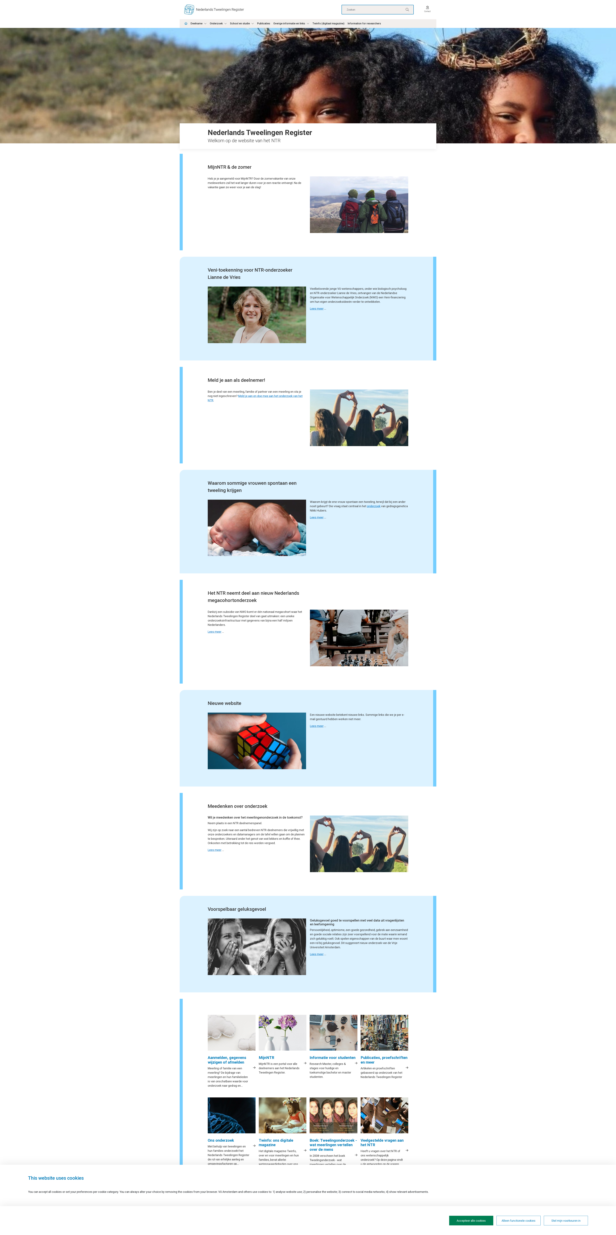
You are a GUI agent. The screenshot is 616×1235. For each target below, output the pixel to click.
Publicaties (263, 23)
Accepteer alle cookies (471, 1220)
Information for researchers (364, 23)
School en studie (240, 23)
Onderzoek (216, 23)
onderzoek (374, 506)
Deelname (196, 23)
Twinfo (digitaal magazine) (328, 23)
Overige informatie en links (289, 23)
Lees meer (317, 308)
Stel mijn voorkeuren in (566, 1220)
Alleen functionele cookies (518, 1220)
